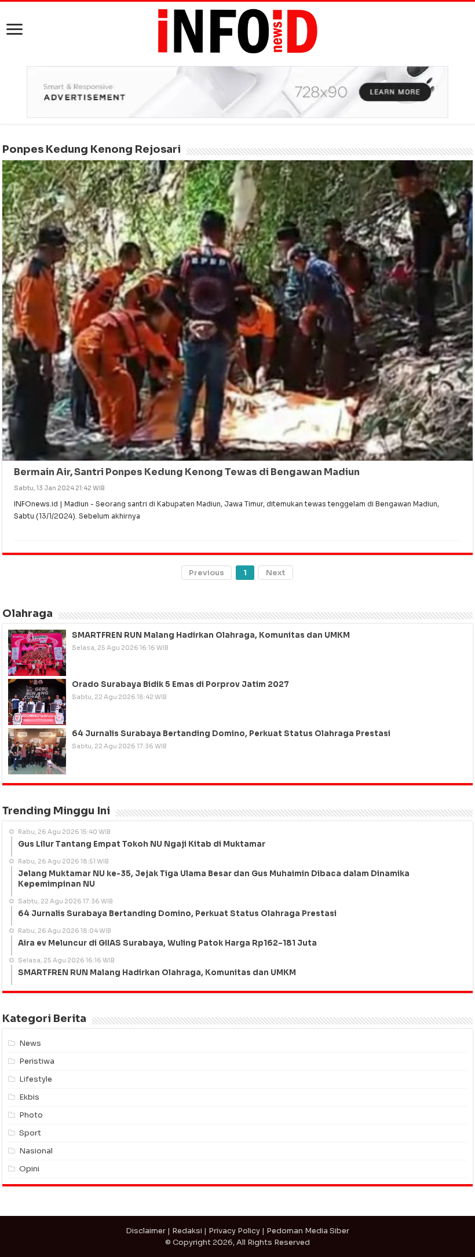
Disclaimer (146, 1231)
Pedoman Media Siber (307, 1231)
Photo (31, 1115)
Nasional (36, 1151)
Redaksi (187, 1231)
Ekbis (29, 1097)
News (30, 1043)
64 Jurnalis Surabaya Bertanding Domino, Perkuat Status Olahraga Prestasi (231, 733)
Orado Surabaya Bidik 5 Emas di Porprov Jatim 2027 (180, 684)
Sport (30, 1133)
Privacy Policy (234, 1231)
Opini (29, 1169)
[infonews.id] (237, 30)
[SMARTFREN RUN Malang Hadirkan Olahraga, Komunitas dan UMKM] (37, 653)
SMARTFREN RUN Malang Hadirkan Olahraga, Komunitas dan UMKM (211, 635)
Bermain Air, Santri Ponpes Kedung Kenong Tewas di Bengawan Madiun (187, 472)
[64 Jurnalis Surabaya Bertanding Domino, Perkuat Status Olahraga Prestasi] (37, 751)
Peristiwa (36, 1061)
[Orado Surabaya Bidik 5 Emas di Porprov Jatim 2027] (37, 702)
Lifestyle (35, 1079)
